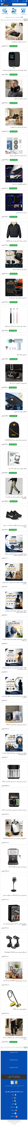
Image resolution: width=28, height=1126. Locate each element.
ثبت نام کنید (14, 1)
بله (12, 1101)
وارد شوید (24, 1)
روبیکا (13, 1095)
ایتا (12, 1098)
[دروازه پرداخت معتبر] (16, 1082)
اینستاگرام (13, 1116)
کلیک (13, 1077)
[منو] (1, 1)
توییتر (13, 1113)
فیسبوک (13, 1110)
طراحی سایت (14, 1124)
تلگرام (12, 1104)
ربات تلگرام (12, 1107)
